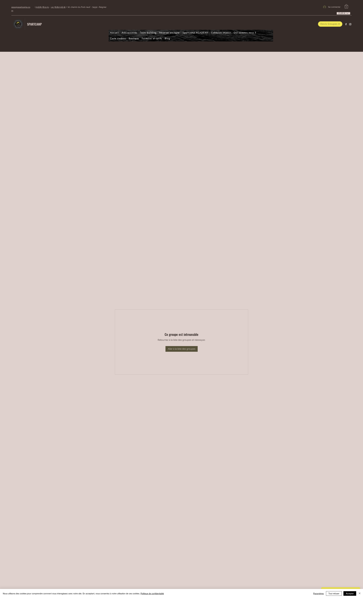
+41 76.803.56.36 (58, 7)
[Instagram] (350, 24)
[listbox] (343, 13)
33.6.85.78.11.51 (42, 7)
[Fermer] (359, 593)
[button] (346, 6)
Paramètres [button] (318, 593)
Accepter (350, 593)
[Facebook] (346, 24)
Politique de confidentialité (152, 593)
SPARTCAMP (34, 24)
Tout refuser (333, 593)
